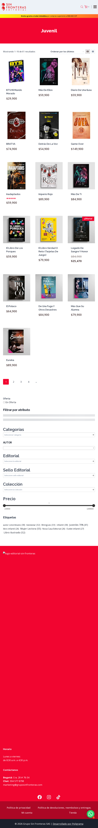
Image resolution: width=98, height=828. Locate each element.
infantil (62, 524)
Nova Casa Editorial (53, 528)
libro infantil (11, 528)
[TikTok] (58, 797)
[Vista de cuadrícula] (88, 51)
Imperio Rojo (46, 194)
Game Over (77, 144)
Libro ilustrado (14, 532)
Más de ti (76, 194)
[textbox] (49, 448)
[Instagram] (49, 797)
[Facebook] (39, 797)
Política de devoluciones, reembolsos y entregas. (64, 807)
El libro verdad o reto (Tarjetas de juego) (48, 251)
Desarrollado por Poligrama (68, 823)
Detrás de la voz (48, 144)
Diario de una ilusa (81, 90)
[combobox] (49, 448)
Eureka (10, 360)
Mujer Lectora (30, 528)
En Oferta (10, 402)
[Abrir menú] (95, 6)
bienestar (33, 524)
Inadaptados (13, 194)
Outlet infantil (75, 528)
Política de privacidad (18, 807)
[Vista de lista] (93, 51)
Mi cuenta (26, 812)
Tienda (73, 812)
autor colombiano (14, 524)
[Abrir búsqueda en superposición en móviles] (82, 7)
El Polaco (11, 306)
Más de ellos (46, 90)
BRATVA (10, 144)
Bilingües (48, 524)
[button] (90, 814)
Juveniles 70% (78, 524)
